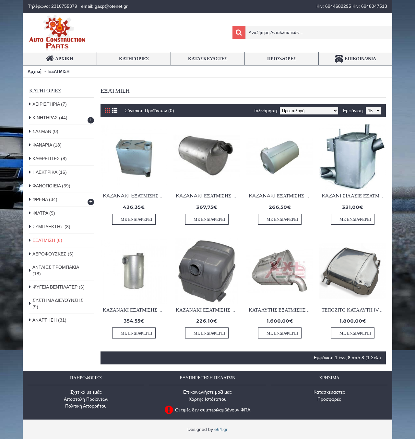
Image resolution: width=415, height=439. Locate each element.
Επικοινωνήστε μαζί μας (207, 392)
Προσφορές (329, 399)
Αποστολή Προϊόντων (86, 399)
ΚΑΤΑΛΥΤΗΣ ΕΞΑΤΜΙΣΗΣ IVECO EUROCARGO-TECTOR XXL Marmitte (281, 310)
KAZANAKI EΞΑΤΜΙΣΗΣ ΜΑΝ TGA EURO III (135, 196)
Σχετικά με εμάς (86, 392)
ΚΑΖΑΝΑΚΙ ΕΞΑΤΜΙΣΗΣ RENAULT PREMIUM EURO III (135, 310)
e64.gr (221, 429)
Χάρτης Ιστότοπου (208, 399)
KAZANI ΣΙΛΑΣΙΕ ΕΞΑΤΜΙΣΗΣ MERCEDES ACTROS (354, 196)
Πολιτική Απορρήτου (86, 406)
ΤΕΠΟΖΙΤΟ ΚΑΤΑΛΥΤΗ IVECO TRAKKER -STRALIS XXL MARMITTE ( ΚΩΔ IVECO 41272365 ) (354, 310)
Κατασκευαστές (329, 392)
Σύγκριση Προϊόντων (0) (149, 110)
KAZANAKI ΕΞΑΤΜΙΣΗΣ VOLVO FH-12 (281, 196)
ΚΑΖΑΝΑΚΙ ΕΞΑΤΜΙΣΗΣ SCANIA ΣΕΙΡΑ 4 (208, 310)
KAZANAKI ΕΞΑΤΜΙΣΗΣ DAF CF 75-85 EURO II (208, 196)
